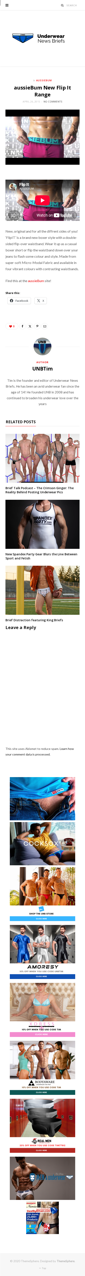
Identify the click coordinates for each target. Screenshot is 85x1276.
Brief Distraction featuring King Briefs (34, 620)
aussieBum (36, 281)
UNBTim (42, 368)
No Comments (53, 101)
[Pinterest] (37, 326)
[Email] (44, 326)
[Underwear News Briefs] (42, 38)
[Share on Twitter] (30, 326)
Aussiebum (44, 80)
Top (43, 1268)
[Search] (62, 5)
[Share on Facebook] (22, 326)
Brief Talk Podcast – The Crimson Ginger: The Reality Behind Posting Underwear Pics (39, 490)
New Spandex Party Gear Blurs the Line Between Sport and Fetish (41, 556)
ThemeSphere (66, 1261)
